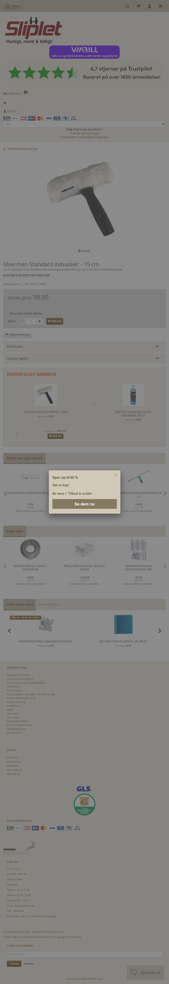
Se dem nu (85, 504)
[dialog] (84, 492)
